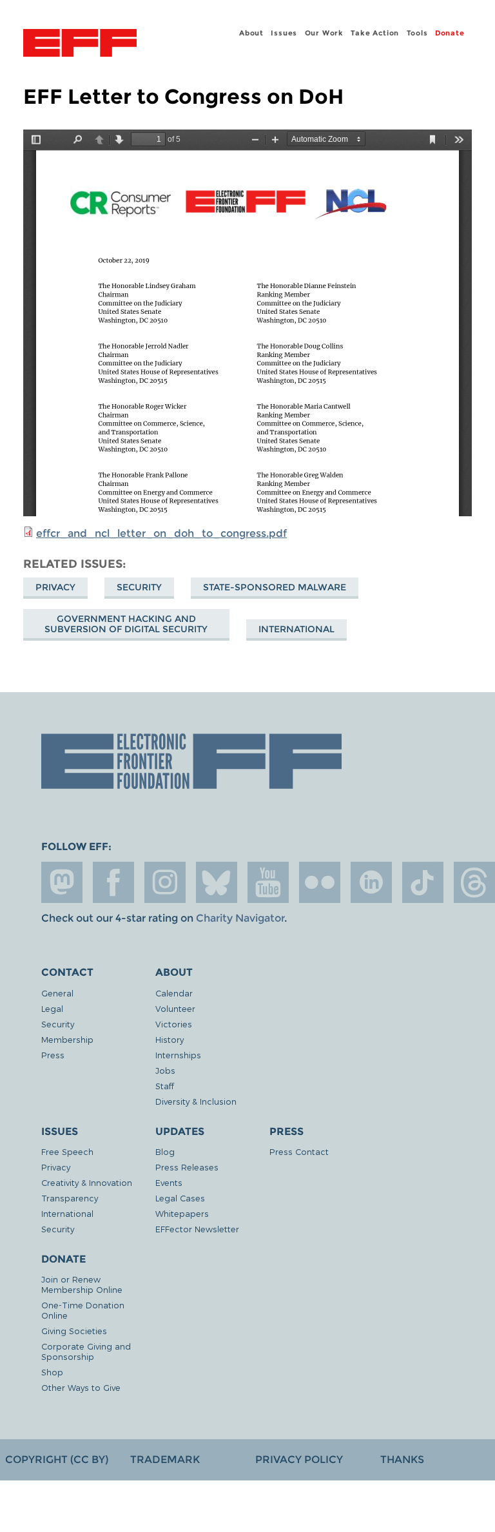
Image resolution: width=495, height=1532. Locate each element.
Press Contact (299, 1151)
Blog (165, 1151)
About (251, 32)
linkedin (371, 882)
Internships (178, 1055)
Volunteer (175, 1008)
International (296, 629)
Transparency (69, 1198)
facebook (113, 882)
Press (52, 1055)
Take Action (375, 32)
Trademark (165, 1459)
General (57, 993)
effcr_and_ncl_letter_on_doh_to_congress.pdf (161, 533)
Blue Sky (216, 882)
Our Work (324, 32)
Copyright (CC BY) (56, 1459)
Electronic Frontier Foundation (80, 44)
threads (474, 882)
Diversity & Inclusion (196, 1101)
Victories (173, 1024)
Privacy (55, 587)
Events (168, 1182)
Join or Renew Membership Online (81, 1284)
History (169, 1039)
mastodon (61, 882)
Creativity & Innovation (86, 1182)
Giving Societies (74, 1330)
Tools (417, 32)
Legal (52, 1008)
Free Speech (67, 1151)
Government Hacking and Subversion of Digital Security (126, 624)
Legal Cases (180, 1198)
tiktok (422, 882)
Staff (164, 1086)
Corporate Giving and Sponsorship (86, 1351)
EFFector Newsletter (197, 1229)
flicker (319, 882)
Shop (52, 1372)
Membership (67, 1039)
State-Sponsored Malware (274, 587)
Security (139, 587)
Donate (450, 32)
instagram (165, 882)
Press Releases (186, 1167)
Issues (284, 32)
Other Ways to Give (81, 1387)
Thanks (402, 1459)
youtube (268, 882)
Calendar (174, 993)
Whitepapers (182, 1213)
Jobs (165, 1070)
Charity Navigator (240, 918)
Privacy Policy (299, 1459)
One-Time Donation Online (82, 1310)
